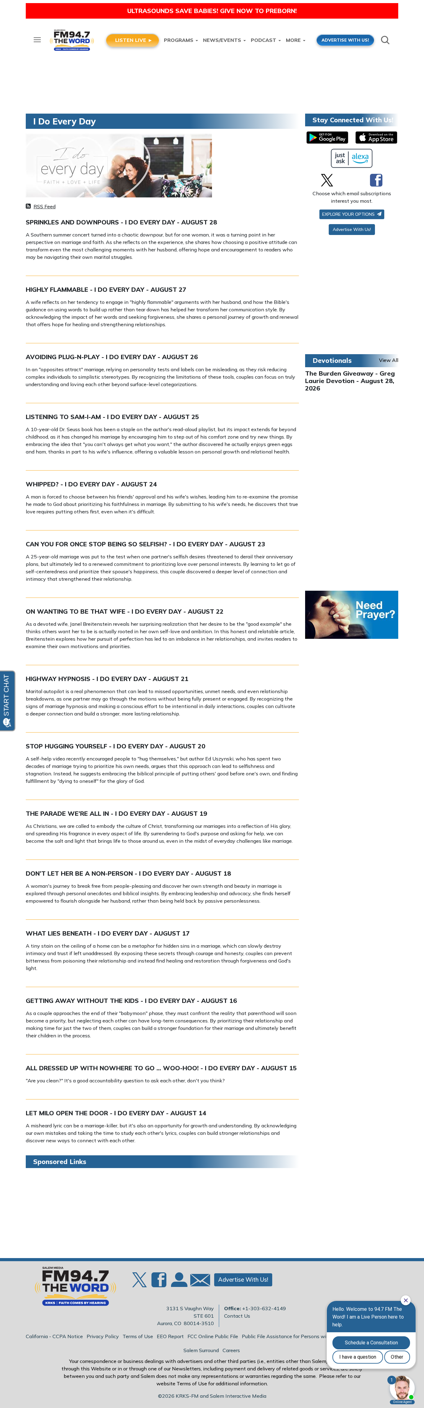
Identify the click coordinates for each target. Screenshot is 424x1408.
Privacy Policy (103, 1336)
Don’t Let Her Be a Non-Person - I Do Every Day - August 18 (128, 873)
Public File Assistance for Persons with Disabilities (300, 1336)
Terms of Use (138, 1336)
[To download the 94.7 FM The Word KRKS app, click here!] (327, 137)
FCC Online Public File (212, 1336)
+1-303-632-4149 (264, 1308)
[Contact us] (197, 1281)
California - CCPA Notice (54, 1336)
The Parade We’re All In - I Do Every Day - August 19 (116, 813)
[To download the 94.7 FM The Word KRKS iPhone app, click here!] (376, 137)
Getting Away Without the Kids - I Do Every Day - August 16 (131, 1000)
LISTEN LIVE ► (134, 40)
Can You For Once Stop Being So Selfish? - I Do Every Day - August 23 (145, 544)
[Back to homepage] (72, 1288)
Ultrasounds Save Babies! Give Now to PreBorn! (212, 11)
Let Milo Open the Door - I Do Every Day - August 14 (116, 1113)
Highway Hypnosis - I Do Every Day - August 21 (107, 679)
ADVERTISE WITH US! (345, 40)
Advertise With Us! (352, 229)
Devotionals (332, 360)
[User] (178, 1283)
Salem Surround (201, 1350)
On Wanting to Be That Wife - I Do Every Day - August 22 (124, 611)
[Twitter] (327, 180)
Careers (231, 1350)
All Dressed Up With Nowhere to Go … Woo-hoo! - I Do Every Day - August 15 (161, 1068)
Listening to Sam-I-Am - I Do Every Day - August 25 (112, 417)
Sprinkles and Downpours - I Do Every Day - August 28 (121, 222)
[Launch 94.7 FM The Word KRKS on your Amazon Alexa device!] (352, 158)
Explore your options (349, 214)
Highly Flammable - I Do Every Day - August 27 (106, 289)
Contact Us (237, 1316)
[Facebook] (376, 180)
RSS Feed (45, 206)
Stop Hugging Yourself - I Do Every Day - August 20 (115, 746)
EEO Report (170, 1336)
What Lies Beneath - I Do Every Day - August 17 (108, 933)
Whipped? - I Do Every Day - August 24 (91, 484)
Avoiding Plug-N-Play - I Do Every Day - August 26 (112, 357)
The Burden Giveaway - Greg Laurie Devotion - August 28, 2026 (350, 380)
